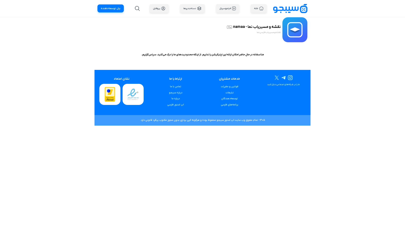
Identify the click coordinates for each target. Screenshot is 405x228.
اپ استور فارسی (175, 104)
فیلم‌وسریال (225, 8)
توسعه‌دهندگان (229, 98)
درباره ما (175, 98)
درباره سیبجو (175, 92)
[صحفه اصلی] (290, 8)
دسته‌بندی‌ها (189, 8)
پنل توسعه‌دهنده (110, 8)
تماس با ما (175, 86)
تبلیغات (229, 92)
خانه (256, 8)
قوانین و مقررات (229, 86)
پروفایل (156, 8)
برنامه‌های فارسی (229, 104)
